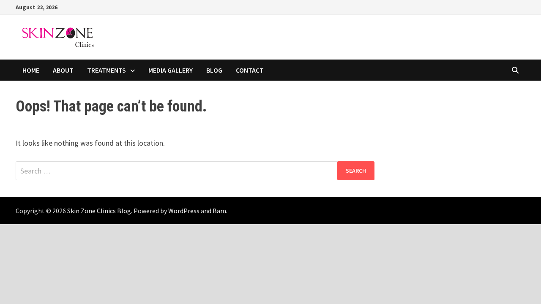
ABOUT (63, 70)
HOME (30, 70)
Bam (219, 210)
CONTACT (250, 70)
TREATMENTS (106, 70)
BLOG (214, 70)
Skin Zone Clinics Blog (99, 210)
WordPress (183, 210)
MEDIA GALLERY (170, 70)
